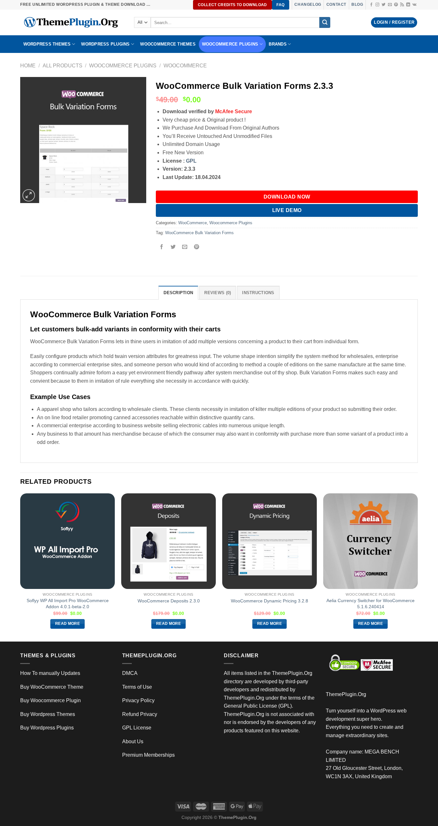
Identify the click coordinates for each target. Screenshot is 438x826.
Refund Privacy (139, 714)
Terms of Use (137, 687)
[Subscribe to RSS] (402, 5)
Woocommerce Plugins (230, 44)
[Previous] (20, 567)
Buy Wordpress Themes (47, 714)
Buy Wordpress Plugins (47, 727)
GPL (191, 161)
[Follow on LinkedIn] (408, 5)
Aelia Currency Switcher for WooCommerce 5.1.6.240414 (370, 603)
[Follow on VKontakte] (414, 5)
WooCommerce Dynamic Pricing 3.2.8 (269, 600)
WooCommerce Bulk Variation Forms (199, 232)
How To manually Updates (50, 673)
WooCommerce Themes (168, 44)
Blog (357, 4)
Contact (336, 4)
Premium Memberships (148, 755)
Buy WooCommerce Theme (51, 687)
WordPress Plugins (105, 44)
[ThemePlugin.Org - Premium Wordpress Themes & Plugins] (72, 22)
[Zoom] (28, 195)
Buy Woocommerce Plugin (50, 700)
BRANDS (278, 44)
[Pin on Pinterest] (196, 247)
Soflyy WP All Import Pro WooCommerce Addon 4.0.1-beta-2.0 (68, 603)
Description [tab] (178, 292)
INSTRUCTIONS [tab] (258, 292)
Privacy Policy (138, 700)
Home (28, 65)
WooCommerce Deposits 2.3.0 (169, 600)
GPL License (136, 727)
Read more (67, 624)
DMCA (130, 673)
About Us (132, 741)
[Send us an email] (390, 5)
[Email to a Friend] (185, 247)
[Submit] (324, 22)
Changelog (307, 4)
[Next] (417, 567)
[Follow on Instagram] (377, 5)
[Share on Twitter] (173, 247)
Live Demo (287, 210)
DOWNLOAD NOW (287, 197)
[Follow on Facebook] (371, 5)
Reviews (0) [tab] (217, 292)
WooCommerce (185, 65)
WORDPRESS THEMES (47, 44)
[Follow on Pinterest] (396, 5)
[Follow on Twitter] (383, 5)
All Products (62, 65)
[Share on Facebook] (161, 247)
